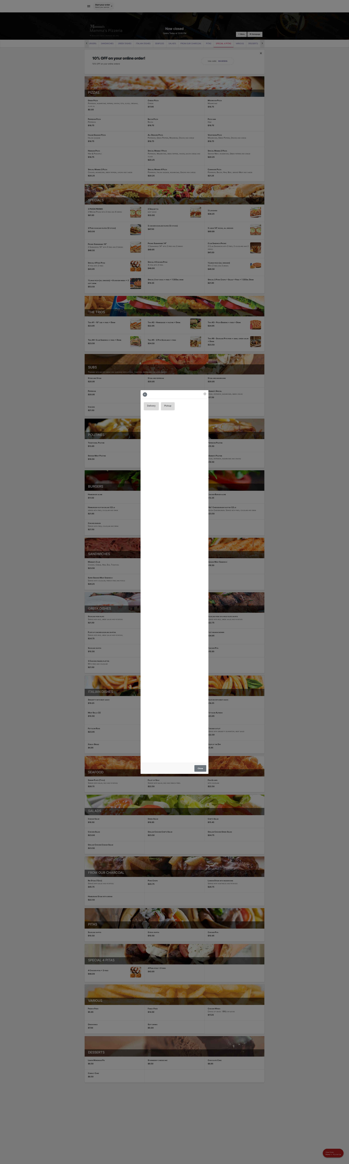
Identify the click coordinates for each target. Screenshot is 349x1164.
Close (200, 768)
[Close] (204, 394)
